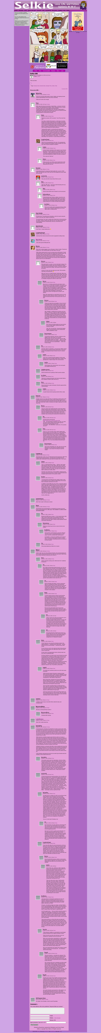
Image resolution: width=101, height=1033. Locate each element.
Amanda (35, 85)
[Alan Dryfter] (32, 215)
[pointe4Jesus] (32, 500)
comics (38, 76)
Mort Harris (39, 239)
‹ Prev (40, 70)
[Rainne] (41, 858)
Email (68, 10)
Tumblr (60, 10)
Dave (36, 75)
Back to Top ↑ (64, 1031)
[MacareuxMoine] (32, 708)
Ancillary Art (32, 10)
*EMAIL (55, 1018)
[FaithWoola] (32, 455)
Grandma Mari (42, 85)
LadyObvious (39, 719)
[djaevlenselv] (32, 227)
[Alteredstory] (39, 525)
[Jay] (38, 545)
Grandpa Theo (49, 85)
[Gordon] (38, 478)
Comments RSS (64, 88)
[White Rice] (32, 95)
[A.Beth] (39, 149)
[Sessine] (32, 169)
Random (53, 70)
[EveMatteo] (41, 531)
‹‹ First (35, 70)
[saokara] (32, 700)
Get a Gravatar (57, 1018)
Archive (21, 10)
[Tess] (32, 105)
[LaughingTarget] (38, 141)
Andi (38, 85)
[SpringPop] (32, 727)
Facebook (48, 10)
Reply (49, 94)
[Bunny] (32, 248)
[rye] (39, 566)
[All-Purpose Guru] (32, 1000)
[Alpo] (38, 183)
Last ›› (62, 70)
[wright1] (39, 669)
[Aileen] (39, 161)
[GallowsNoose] (39, 196)
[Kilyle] (38, 117)
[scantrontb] (38, 177)
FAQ (43, 10)
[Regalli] (41, 954)
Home (16, 10)
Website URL (53, 1020)
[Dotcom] (38, 263)
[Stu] (38, 347)
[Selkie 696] (49, 62)
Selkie (53, 85)
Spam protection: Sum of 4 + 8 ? (37, 1022)
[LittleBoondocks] (38, 371)
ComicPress (52, 1031)
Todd (56, 85)
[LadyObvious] (32, 722)
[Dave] (38, 384)
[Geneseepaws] (41, 335)
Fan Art (39, 10)
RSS (64, 10)
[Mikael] (32, 551)
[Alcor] (32, 507)
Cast (25, 10)
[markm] (39, 356)
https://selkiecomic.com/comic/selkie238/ (51, 420)
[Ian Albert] (41, 206)
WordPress (47, 1031)
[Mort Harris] (32, 243)
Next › (58, 70)
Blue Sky (54, 10)
